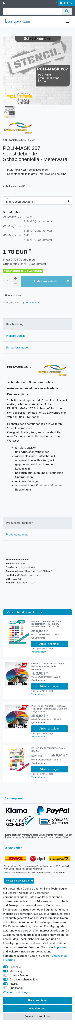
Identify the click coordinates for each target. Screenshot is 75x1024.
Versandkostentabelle (18, 880)
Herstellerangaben (17, 347)
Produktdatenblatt (17, 534)
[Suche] (67, 11)
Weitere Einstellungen (17, 992)
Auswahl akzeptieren (37, 1016)
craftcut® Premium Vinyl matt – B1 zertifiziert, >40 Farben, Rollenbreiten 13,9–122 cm (47, 624)
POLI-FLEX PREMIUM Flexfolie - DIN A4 (48, 749)
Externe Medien (19, 975)
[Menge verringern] (15, 284)
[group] (17, 632)
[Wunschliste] (55, 3)
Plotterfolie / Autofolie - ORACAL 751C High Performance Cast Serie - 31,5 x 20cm (49, 709)
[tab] (37, 324)
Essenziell (15, 966)
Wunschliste (14, 295)
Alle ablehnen (37, 1008)
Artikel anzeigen (49, 643)
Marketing (15, 971)
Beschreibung (14, 324)
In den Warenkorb (45, 281)
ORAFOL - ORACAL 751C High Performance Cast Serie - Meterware (47, 666)
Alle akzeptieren (37, 1000)
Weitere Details (15, 335)
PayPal (13, 983)
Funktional (16, 987)
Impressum (61, 947)
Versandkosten (32, 302)
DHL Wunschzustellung (24, 979)
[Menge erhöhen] (15, 278)
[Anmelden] (4, 3)
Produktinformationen (19, 522)
